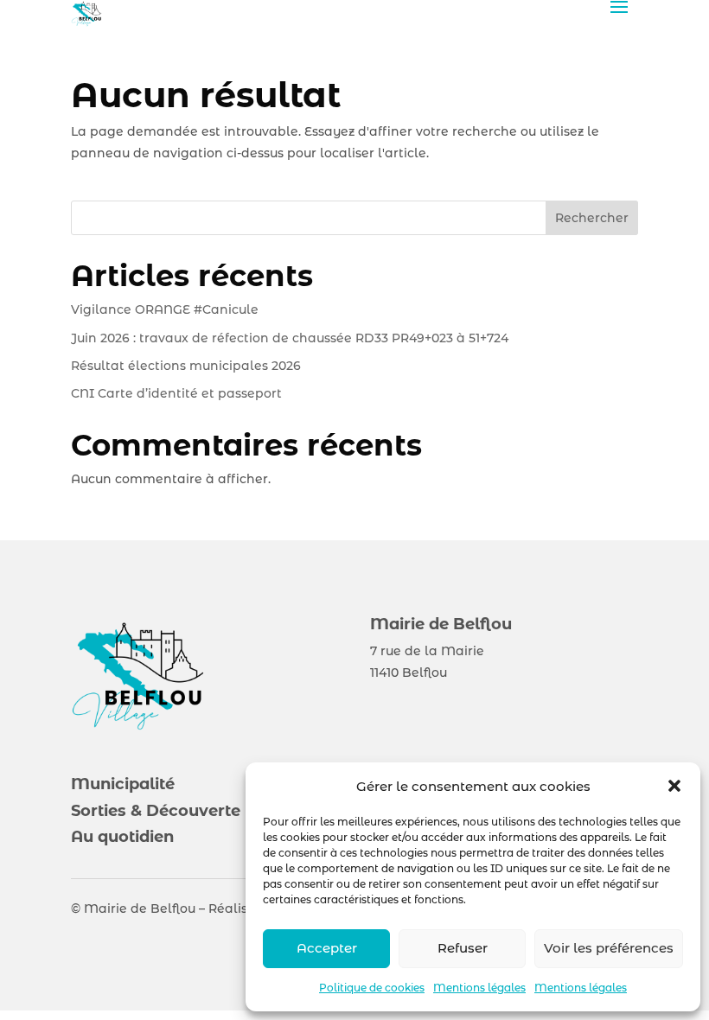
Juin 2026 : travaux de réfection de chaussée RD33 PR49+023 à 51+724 (289, 338)
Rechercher (592, 218)
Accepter (327, 948)
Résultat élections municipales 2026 (186, 365)
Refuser (463, 948)
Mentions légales (479, 987)
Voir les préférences (609, 948)
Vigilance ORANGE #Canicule (166, 309)
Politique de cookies (372, 987)
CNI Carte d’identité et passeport (176, 393)
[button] (674, 785)
